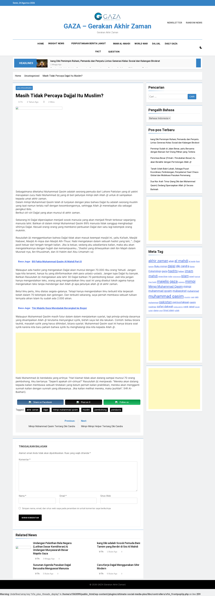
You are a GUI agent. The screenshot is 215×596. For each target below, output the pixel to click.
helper (181, 271)
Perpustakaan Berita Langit (88, 43)
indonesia (177, 277)
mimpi (190, 281)
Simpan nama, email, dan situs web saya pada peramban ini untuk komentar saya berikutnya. (66, 508)
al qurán (192, 261)
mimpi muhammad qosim (65, 409)
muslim (86, 409)
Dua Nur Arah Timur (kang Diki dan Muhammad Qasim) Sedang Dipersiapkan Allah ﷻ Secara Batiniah (172, 185)
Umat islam (168, 310)
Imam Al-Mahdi (121, 43)
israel (191, 276)
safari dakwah (165, 306)
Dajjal (156, 43)
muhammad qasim (166, 296)
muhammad (193, 291)
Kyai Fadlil (152, 282)
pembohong (100, 409)
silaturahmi (178, 307)
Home (40, 43)
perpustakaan (180, 302)
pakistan (165, 302)
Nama (22, 495)
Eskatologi (154, 271)
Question (113, 51)
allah (171, 261)
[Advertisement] (78, 353)
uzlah (177, 310)
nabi (192, 297)
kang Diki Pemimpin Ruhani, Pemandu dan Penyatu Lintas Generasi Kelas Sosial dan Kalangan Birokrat (105, 61)
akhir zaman (32, 409)
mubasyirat (180, 291)
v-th (20, 102)
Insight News (56, 43)
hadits (173, 271)
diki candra (182, 266)
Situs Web (105, 495)
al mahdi (181, 261)
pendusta (116, 409)
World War (141, 43)
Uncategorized (24, 88)
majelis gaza (167, 281)
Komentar (24, 459)
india (170, 277)
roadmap (152, 307)
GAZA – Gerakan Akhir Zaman (107, 26)
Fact (98, 51)
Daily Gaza (171, 43)
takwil (191, 306)
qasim (193, 302)
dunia (192, 266)
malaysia (181, 282)
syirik (185, 306)
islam (185, 276)
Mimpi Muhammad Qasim (165, 286)
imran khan (163, 276)
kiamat (197, 277)
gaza (164, 271)
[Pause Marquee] (198, 63)
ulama (156, 310)
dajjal (45, 409)
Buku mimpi (160, 266)
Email (63, 495)
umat (161, 311)
